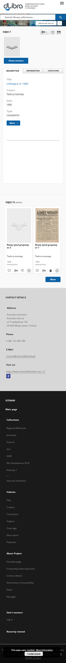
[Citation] (58, 32)
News (9, 589)
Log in (10, 619)
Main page (11, 409)
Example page (14, 561)
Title (9, 500)
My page (11, 596)
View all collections (16, 480)
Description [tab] (12, 71)
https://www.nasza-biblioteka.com (24, 371)
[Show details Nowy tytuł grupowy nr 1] (56, 270)
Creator (11, 507)
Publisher (11, 542)
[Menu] (61, 3)
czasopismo (13, 115)
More (53, 279)
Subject (10, 521)
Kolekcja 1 (12, 470)
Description (13, 535)
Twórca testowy (15, 94)
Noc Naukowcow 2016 (18, 463)
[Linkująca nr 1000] (12, 47)
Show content (16, 60)
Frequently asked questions (21, 568)
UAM (9, 456)
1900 (9, 104)
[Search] (60, 17)
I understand (33, 653)
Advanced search (46, 23)
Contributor (13, 514)
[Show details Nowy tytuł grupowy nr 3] (28, 270)
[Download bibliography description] (15, 270)
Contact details (14, 575)
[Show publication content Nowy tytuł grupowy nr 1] (50, 270)
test (8, 449)
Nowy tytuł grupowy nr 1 (46, 246)
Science (11, 442)
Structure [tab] (53, 71)
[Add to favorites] (52, 32)
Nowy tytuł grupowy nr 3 (18, 246)
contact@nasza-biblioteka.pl (20, 356)
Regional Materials (16, 428)
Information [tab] (33, 71)
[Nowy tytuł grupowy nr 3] (19, 225)
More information (44, 650)
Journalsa (11, 435)
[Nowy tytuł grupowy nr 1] (47, 225)
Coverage (12, 528)
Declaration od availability (20, 582)
